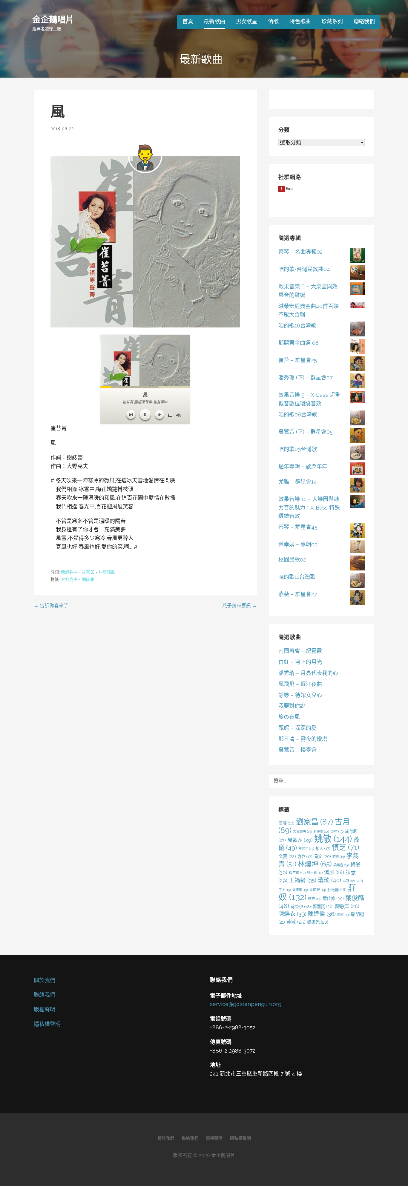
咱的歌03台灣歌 (297, 449)
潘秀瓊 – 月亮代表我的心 (308, 673)
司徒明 (321, 831)
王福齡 (302, 880)
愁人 (322, 848)
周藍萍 (300, 840)
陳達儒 (322, 913)
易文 (322, 856)
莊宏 (314, 899)
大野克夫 (69, 579)
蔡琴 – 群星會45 (297, 527)
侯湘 (286, 823)
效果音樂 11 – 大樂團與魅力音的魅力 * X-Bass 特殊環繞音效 (309, 507)
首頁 (187, 21)
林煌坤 (315, 864)
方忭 (304, 856)
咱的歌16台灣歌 (297, 325)
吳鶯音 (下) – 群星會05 (305, 432)
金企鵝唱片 (53, 19)
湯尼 (334, 872)
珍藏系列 (332, 21)
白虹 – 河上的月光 (300, 662)
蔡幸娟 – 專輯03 (297, 544)
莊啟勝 (336, 889)
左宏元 (306, 849)
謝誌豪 (88, 579)
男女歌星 (246, 21)
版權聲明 (44, 1009)
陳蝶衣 (292, 913)
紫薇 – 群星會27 (297, 594)
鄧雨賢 (323, 906)
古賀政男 (302, 832)
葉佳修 (333, 898)
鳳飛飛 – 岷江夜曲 (300, 684)
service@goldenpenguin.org (245, 1004)
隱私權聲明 (47, 1024)
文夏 (287, 856)
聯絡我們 (364, 21)
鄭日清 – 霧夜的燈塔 (302, 739)
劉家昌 (314, 821)
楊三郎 (297, 873)
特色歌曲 (300, 21)
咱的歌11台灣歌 (296, 577)
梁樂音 (341, 865)
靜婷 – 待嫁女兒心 (300, 695)
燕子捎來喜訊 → (239, 605)
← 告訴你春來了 (51, 605)
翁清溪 (300, 890)
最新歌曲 (214, 21)
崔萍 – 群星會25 (297, 360)
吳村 (336, 831)
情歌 (273, 21)
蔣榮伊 (301, 906)
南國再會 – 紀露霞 (300, 651)
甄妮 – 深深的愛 (297, 728)
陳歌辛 (347, 906)
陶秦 (343, 915)
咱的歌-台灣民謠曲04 (304, 269)
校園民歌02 (292, 559)
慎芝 (345, 847)
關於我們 (44, 980)
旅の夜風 (289, 717)
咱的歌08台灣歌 (297, 414)
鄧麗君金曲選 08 (298, 343)
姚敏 (333, 838)
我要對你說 (291, 706)
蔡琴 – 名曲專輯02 (300, 252)
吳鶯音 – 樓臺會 (297, 750)
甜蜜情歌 (107, 572)
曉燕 (338, 857)
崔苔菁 (88, 572)
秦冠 (349, 881)
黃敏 (296, 922)
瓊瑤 (329, 880)
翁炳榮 (317, 890)
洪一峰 (315, 873)
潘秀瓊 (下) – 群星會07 (305, 377)
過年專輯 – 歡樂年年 (302, 466)
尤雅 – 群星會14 (297, 482)
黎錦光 (317, 922)
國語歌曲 (69, 572)
